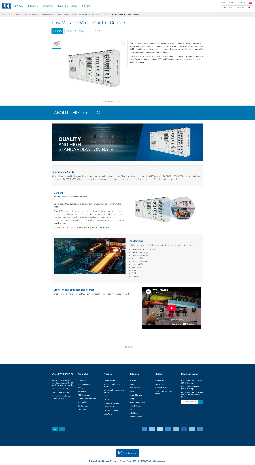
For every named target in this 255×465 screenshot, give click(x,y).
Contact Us (159, 381)
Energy (132, 399)
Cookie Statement (110, 461)
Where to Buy (160, 384)
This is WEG (82, 381)
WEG (5, 6)
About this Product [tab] (75, 31)
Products (33, 6)
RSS (134, 461)
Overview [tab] (57, 31)
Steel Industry (134, 388)
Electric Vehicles (135, 417)
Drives (106, 396)
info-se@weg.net (63, 392)
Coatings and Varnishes (112, 410)
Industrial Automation (112, 403)
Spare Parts (108, 414)
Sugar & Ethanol (135, 406)
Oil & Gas (132, 381)
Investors (63, 6)
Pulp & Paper (133, 413)
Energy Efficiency (135, 395)
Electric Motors (109, 381)
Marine (132, 384)
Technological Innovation (87, 399)
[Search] (250, 7)
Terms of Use (125, 461)
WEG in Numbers (84, 384)
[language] (251, 2)
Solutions (48, 6)
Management (83, 391)
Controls (107, 400)
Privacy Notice (95, 461)
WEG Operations (84, 395)
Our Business (83, 406)
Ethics (74, 6)
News (223, 2)
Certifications (83, 409)
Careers (231, 2)
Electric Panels (109, 407)
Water (131, 391)
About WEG (18, 6)
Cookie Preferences (130, 453)
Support (86, 6)
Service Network (161, 388)
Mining (131, 409)
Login (244, 2)
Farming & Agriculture (137, 402)
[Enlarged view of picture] (95, 70)
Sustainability (83, 402)
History (80, 388)
